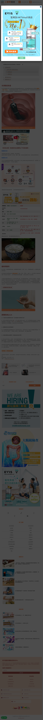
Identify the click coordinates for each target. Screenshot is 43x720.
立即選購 (21, 58)
